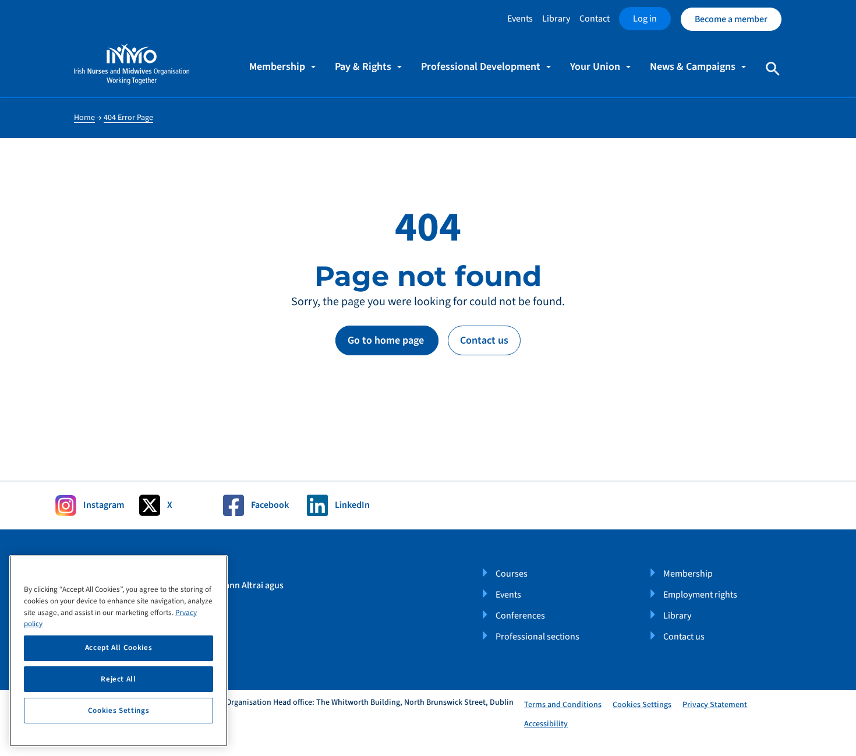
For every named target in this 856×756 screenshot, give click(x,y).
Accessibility (546, 724)
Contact (594, 18)
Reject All (118, 679)
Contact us (484, 340)
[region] (118, 651)
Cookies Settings (642, 705)
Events (520, 18)
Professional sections (537, 636)
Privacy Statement (714, 705)
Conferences (520, 615)
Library (556, 18)
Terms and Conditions (563, 705)
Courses (512, 573)
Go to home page (387, 340)
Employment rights (700, 594)
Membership (688, 573)
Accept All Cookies (119, 647)
